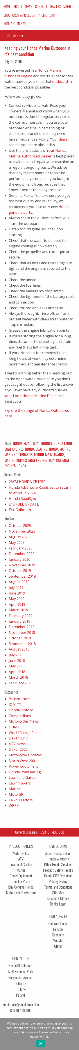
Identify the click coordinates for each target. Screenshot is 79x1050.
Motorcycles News (24, 721)
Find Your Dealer (58, 923)
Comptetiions (20, 715)
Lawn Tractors (21, 800)
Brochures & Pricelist (19, 15)
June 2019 (17, 593)
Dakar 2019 (18, 738)
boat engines (37, 460)
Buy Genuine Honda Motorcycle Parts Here (21, 889)
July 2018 (16, 654)
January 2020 (19, 559)
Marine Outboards (18, 454)
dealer (64, 139)
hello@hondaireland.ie (25, 1004)
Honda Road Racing (25, 772)
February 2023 (20, 548)
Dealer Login (58, 904)
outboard (60, 81)
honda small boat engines (32, 443)
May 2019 (17, 598)
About (17, 6)
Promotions (46, 15)
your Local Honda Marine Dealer (31, 395)
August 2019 (19, 581)
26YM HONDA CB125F (27, 481)
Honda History (21, 710)
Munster (58, 940)
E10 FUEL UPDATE (24, 504)
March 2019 (18, 609)
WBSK (14, 805)
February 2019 (20, 615)
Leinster (58, 929)
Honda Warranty (58, 859)
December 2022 (21, 553)
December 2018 (21, 626)
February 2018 (20, 683)
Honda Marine (59, 449)
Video (67, 6)
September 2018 (22, 643)
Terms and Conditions (58, 887)
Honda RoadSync (22, 498)
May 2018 (17, 666)
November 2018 (22, 632)
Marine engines (15, 460)
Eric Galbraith (20, 509)
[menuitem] (7, 6)
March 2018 (18, 677)
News (28, 6)
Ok (41, 1043)
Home (7, 6)
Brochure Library (58, 898)
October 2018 (20, 638)
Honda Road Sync (15, 23)
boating (55, 460)
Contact (41, 6)
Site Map (58, 892)
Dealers (55, 6)
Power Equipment (23, 766)
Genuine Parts (21, 881)
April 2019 (17, 604)
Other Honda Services (58, 864)
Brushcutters (20, 698)
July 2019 (16, 587)
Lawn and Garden (23, 777)
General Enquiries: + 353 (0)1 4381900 (39, 832)
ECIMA (14, 727)
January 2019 (19, 621)
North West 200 (22, 760)
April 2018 (17, 671)
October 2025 (20, 525)
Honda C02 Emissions (58, 875)
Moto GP (16, 794)
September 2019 (22, 576)
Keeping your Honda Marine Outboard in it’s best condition (37, 51)
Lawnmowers (20, 783)
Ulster (58, 946)
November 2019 (22, 565)
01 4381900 (24, 1010)
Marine (15, 788)
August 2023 (19, 537)
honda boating (36, 449)
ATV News (17, 743)
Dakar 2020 (18, 749)
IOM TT (15, 704)
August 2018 (19, 649)
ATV (21, 859)
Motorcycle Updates (25, 755)
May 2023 (17, 542)
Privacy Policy (58, 881)
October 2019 (20, 570)
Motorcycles (21, 853)
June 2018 (17, 660)
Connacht (58, 935)
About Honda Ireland (58, 853)
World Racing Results (26, 732)
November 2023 (22, 531)
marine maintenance (49, 454)
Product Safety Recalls (58, 870)
